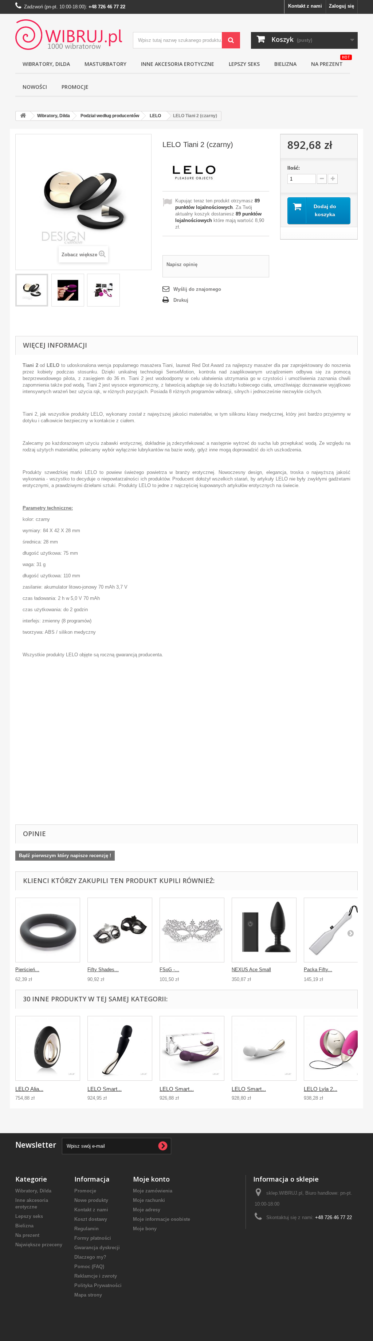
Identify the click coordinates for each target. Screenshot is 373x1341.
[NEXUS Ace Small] (264, 930)
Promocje (75, 86)
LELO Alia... (29, 1089)
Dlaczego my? (90, 1257)
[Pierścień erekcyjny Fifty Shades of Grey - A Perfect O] (47, 930)
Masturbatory (105, 63)
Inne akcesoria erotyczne (177, 63)
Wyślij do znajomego (197, 289)
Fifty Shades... (103, 969)
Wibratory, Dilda (53, 115)
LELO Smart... (104, 1089)
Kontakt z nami (305, 6)
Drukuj (180, 300)
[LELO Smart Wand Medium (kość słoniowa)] (264, 1048)
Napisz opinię (181, 264)
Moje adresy (146, 1210)
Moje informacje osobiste (161, 1219)
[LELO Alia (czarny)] (47, 1048)
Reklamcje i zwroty (95, 1276)
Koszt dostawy (90, 1219)
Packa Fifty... (318, 969)
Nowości (35, 86)
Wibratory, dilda (46, 63)
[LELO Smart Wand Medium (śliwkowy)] (192, 1048)
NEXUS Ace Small (251, 969)
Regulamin (86, 1228)
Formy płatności (92, 1238)
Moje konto (151, 1179)
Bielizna (285, 63)
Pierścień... (27, 969)
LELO (155, 115)
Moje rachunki (149, 1200)
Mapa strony (88, 1295)
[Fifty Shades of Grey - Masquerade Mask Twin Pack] (119, 930)
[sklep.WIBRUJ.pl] (68, 34)
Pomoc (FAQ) (89, 1266)
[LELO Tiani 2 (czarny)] (32, 290)
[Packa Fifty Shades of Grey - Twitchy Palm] (336, 930)
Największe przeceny (38, 1244)
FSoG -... (169, 969)
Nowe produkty (91, 1200)
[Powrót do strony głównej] (23, 115)
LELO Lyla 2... (320, 1089)
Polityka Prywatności (98, 1285)
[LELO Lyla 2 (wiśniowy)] (336, 1048)
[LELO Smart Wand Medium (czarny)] (119, 1048)
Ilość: (293, 168)
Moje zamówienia (152, 1191)
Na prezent (330, 61)
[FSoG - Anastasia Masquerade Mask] (192, 930)
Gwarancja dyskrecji (97, 1247)
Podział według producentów (110, 115)
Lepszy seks (244, 63)
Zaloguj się (341, 6)
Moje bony (145, 1228)
